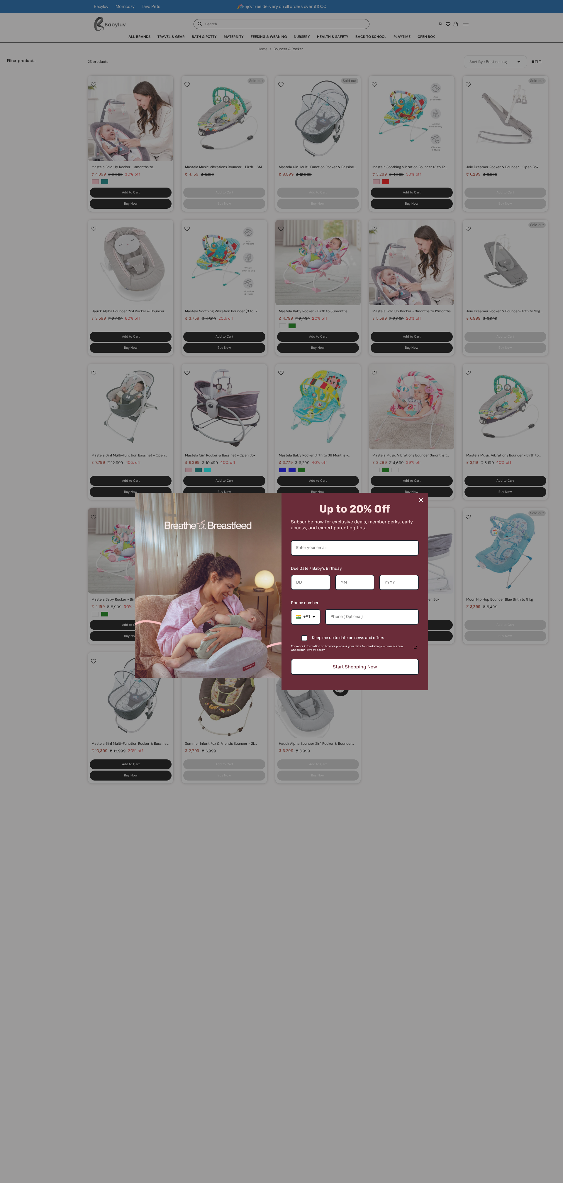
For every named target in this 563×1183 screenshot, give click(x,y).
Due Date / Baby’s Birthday (316, 568)
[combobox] (305, 617)
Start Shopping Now (355, 667)
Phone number (304, 602)
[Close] (421, 500)
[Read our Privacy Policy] (415, 647)
